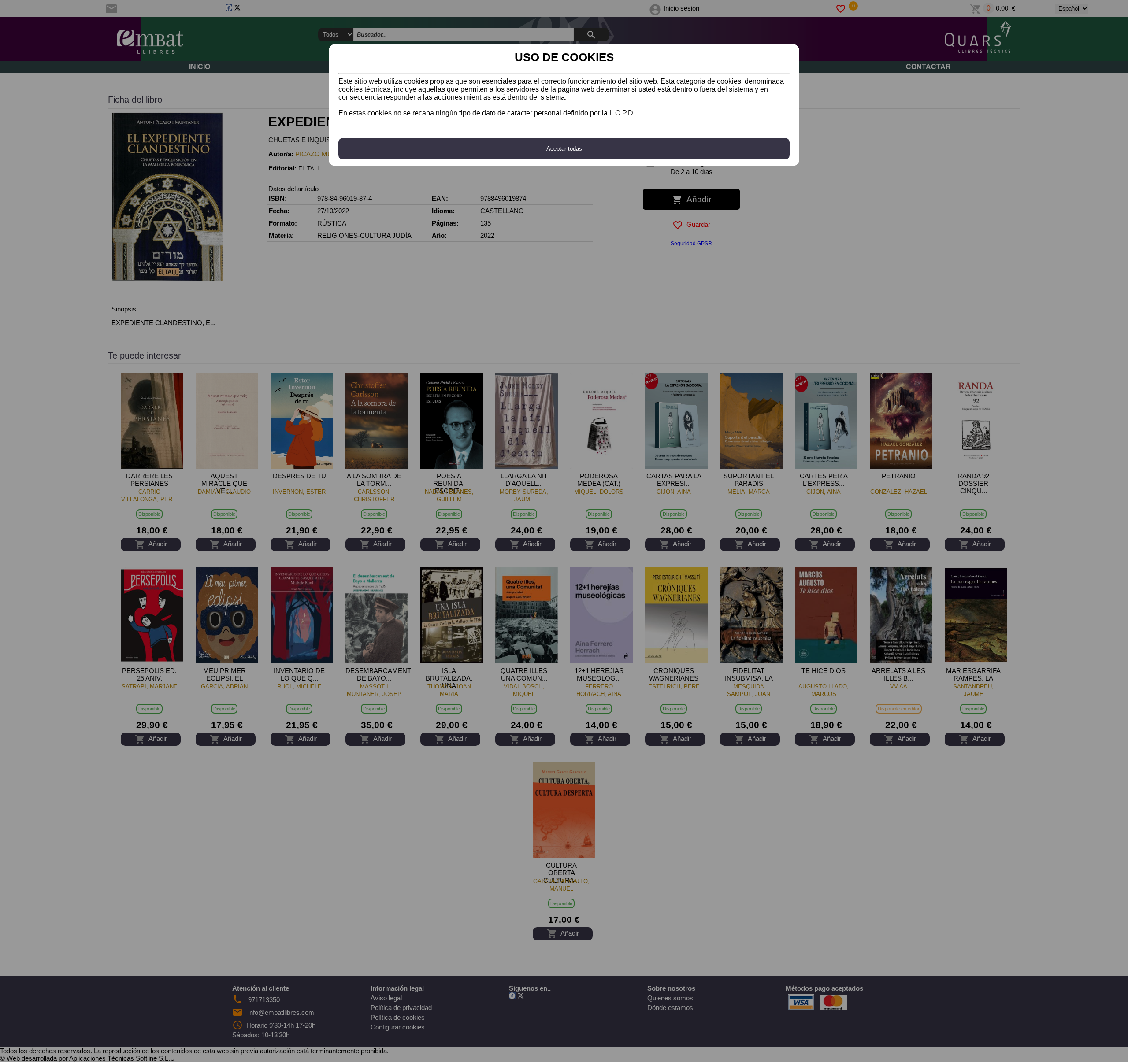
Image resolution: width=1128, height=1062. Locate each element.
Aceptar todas (564, 148)
